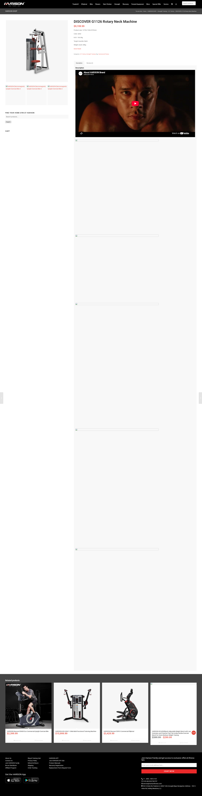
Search (8, 122)
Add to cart (163, 743)
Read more (18, 740)
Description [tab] (79, 63)
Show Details (39, 740)
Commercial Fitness (103, 54)
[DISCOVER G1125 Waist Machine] (1, 398)
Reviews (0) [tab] (90, 63)
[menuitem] (75, 4)
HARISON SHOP (11, 11)
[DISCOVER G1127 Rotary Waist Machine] (200, 398)
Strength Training (91, 54)
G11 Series (83, 54)
